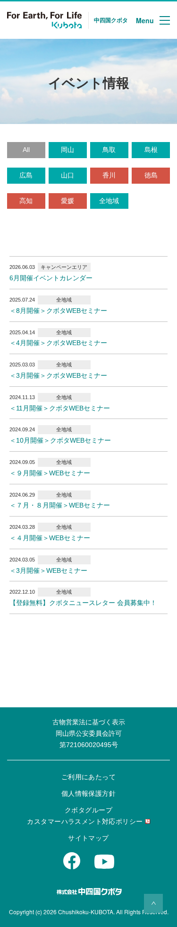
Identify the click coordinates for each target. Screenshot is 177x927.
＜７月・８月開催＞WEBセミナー (59, 505)
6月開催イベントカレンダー (51, 278)
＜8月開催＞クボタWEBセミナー (58, 310)
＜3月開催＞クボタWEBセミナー (58, 375)
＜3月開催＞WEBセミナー (48, 570)
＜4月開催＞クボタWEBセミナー (58, 343)
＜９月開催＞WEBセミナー (49, 473)
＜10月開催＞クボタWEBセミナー (60, 440)
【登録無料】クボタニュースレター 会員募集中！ (83, 602)
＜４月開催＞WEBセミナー (49, 538)
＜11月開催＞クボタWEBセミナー (59, 408)
